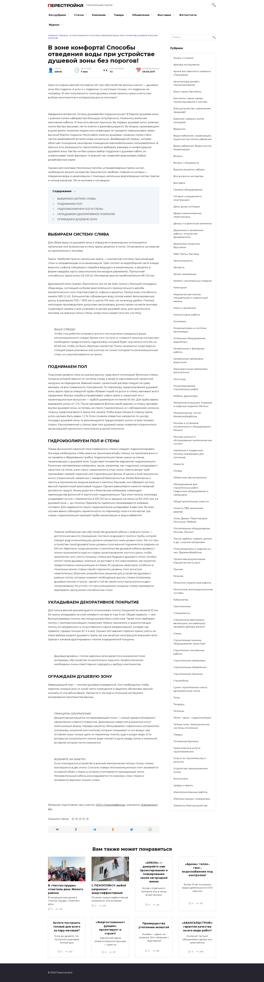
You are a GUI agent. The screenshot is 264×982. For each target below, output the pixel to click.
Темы (176, 697)
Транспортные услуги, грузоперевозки (187, 750)
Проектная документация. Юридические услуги (189, 561)
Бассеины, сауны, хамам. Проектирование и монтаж (190, 100)
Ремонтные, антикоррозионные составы (193, 591)
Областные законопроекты (190, 477)
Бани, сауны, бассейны (187, 91)
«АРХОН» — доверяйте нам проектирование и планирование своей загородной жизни (154, 872)
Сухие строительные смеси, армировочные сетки (190, 689)
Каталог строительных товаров (192, 280)
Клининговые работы (186, 314)
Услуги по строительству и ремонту (189, 760)
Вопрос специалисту (186, 162)
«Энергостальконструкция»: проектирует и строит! (110, 928)
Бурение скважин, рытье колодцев (188, 120)
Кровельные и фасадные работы (188, 350)
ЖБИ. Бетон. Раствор (186, 254)
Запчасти (179, 267)
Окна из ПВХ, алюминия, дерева (188, 510)
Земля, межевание (184, 274)
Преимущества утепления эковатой (154, 925)
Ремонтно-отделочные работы (192, 582)
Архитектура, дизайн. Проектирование (186, 83)
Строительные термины (188, 673)
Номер (177, 470)
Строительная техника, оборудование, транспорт (189, 642)
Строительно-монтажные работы (188, 652)
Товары (119, 15)
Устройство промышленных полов (190, 770)
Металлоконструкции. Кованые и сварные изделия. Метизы (192, 404)
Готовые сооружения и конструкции (187, 198)
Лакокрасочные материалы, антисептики (190, 370)
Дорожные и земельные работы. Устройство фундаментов (188, 234)
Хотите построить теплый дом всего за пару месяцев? (66, 926)
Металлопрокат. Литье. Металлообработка (187, 414)
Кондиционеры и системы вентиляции (189, 330)
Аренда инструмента (186, 64)
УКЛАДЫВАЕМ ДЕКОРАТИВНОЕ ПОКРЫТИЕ (86, 214)
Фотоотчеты (188, 15)
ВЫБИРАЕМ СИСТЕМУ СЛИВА (76, 198)
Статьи (79, 15)
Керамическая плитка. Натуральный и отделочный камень (190, 298)
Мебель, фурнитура (185, 395)
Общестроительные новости (191, 501)
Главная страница (58, 35)
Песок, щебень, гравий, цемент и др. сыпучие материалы (192, 540)
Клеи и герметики (184, 307)
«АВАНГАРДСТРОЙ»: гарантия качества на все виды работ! (197, 926)
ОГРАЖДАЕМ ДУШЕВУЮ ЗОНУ (77, 219)
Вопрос (178, 156)
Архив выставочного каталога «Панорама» (192, 73)
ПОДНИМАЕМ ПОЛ (69, 203)
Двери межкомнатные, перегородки (187, 215)
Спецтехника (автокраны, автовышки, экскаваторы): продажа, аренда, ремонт (189, 623)
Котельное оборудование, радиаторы (189, 340)
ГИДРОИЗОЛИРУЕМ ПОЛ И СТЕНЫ (80, 209)
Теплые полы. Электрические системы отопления (191, 726)
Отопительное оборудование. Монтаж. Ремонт (191, 530)
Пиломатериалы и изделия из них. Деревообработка (192, 550)
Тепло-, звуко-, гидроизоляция (192, 717)
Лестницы (179, 379)
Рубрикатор (180, 599)
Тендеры (178, 704)
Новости (178, 464)
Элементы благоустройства (190, 805)
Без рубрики (57, 15)
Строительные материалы (189, 660)
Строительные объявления (189, 667)
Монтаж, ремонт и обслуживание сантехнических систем (192, 440)
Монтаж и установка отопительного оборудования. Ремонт (192, 427)
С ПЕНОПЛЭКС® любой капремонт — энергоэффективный (109, 889)
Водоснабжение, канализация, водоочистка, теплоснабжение (192, 137)
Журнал (54, 24)
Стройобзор (181, 680)
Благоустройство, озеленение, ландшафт (192, 110)
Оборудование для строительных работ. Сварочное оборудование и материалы (190, 489)
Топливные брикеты (185, 741)
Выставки (164, 15)
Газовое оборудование (187, 189)
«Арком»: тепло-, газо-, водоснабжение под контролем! (197, 869)
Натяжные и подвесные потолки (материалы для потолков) (188, 454)
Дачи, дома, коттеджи (186, 206)
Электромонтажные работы (190, 792)
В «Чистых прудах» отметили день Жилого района (65, 889)
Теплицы (178, 711)
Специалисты (181, 613)
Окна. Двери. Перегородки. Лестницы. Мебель (190, 520)
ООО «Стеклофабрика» (110, 804)
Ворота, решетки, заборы (189, 169)
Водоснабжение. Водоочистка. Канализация (192, 147)
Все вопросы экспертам (188, 176)
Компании (99, 15)
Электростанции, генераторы (191, 798)
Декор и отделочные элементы (192, 223)
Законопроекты (183, 260)
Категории (180, 287)
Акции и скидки (183, 57)
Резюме (178, 576)
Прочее (178, 569)
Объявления (140, 15)
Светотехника (182, 606)
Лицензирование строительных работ (185, 387)
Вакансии (179, 128)
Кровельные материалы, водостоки (188, 360)
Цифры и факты (183, 785)
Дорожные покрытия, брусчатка (186, 245)
